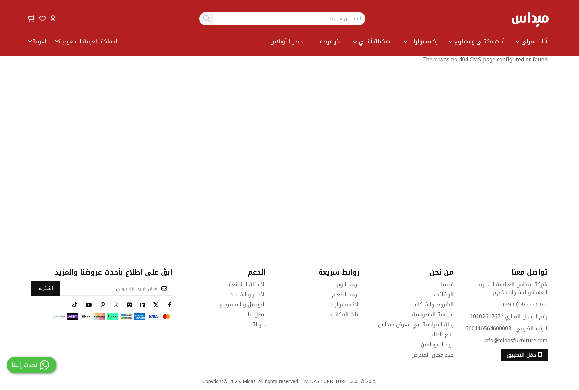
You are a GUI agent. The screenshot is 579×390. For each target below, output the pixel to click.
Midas (249, 381)
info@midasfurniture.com (515, 340)
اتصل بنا (257, 314)
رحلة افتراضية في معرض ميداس (416, 324)
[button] (53, 18)
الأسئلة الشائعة (247, 284)
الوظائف (444, 294)
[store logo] (530, 18)
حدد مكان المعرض (432, 354)
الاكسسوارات (344, 304)
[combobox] (282, 18)
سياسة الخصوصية (433, 314)
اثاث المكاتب (345, 314)
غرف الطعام (346, 294)
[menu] (333, 41)
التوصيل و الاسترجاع (242, 304)
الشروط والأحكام (434, 304)
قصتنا (447, 284)
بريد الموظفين (437, 344)
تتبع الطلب (441, 334)
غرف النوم (348, 284)
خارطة (259, 324)
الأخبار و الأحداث (247, 294)
